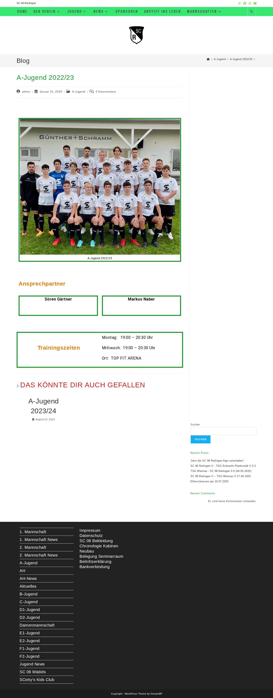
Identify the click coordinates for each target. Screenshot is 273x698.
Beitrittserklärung (95, 561)
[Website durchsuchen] (251, 11)
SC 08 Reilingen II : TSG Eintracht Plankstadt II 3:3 (223, 465)
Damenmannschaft (37, 625)
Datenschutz (91, 535)
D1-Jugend (30, 609)
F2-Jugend (30, 656)
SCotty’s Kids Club (37, 679)
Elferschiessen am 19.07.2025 (209, 481)
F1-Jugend (30, 648)
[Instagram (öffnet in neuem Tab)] (249, 3)
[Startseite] (208, 59)
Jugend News (32, 664)
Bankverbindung (95, 567)
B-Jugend (28, 594)
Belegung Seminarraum (101, 556)
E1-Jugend (30, 633)
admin (26, 91)
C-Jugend (29, 602)
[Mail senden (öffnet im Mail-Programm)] (254, 3)
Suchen (195, 424)
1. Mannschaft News (39, 539)
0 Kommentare (106, 91)
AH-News (28, 578)
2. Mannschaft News (39, 555)
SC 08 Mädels (33, 672)
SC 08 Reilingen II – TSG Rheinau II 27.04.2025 (220, 476)
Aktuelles (28, 586)
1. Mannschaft (33, 532)
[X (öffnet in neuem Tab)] (239, 3)
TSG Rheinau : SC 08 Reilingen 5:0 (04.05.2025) (220, 471)
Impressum (90, 530)
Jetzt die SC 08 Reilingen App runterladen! (217, 460)
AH (22, 570)
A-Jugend (78, 91)
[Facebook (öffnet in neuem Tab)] (245, 3)
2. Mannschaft (33, 547)
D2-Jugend (30, 617)
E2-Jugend (30, 641)
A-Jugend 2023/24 (43, 406)
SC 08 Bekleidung (96, 541)
